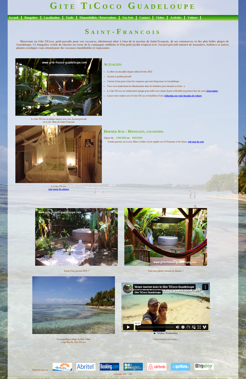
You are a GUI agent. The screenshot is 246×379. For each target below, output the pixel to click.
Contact (144, 17)
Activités (175, 17)
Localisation (52, 17)
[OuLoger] (131, 370)
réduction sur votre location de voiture (183, 95)
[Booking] (107, 370)
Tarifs (69, 17)
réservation (211, 91)
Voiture (192, 17)
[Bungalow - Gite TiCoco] (58, 114)
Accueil (13, 17)
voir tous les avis (196, 141)
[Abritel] (84, 370)
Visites (160, 17)
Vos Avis (127, 17)
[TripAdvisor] (202, 370)
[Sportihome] (178, 370)
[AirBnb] (154, 370)
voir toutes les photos (58, 189)
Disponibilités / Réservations (98, 17)
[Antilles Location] (60, 370)
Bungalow (31, 17)
